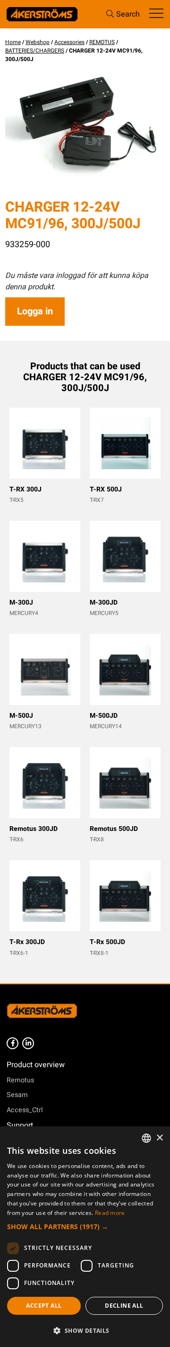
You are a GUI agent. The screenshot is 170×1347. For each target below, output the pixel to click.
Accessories (69, 42)
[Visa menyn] (156, 14)
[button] (85, 1226)
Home (13, 42)
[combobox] (146, 1138)
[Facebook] (12, 1043)
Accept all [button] (43, 1306)
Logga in (35, 311)
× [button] (159, 1138)
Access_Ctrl (25, 1110)
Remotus (20, 1080)
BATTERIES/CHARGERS (34, 50)
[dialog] (85, 1236)
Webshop (38, 42)
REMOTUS (102, 42)
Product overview (36, 1064)
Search (128, 14)
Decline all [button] (124, 1306)
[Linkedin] (28, 1043)
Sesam (17, 1095)
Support (20, 1125)
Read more (110, 1213)
